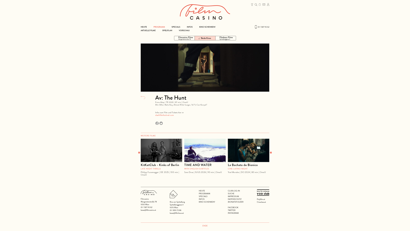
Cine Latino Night (238, 168)
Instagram (233, 213)
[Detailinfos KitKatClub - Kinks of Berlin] (161, 150)
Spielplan (167, 30)
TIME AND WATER (198, 165)
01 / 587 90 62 (263, 27)
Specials (176, 27)
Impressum (233, 196)
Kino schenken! (207, 27)
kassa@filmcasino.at (148, 210)
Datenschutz (235, 199)
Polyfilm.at (261, 199)
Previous (139, 153)
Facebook (233, 207)
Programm (159, 27)
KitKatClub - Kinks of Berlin (160, 165)
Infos (190, 27)
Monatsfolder (235, 201)
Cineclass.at (261, 202)
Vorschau (184, 30)
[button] (252, 4)
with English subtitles (196, 168)
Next (271, 153)
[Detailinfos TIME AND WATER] (205, 150)
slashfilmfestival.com (164, 115)
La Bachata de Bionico (243, 165)
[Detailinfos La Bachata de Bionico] (248, 150)
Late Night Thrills (151, 168)
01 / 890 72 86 (175, 210)
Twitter (231, 210)
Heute (144, 27)
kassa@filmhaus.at (177, 213)
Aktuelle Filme (148, 30)
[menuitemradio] (184, 38)
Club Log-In (234, 190)
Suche (231, 193)
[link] (260, 4)
